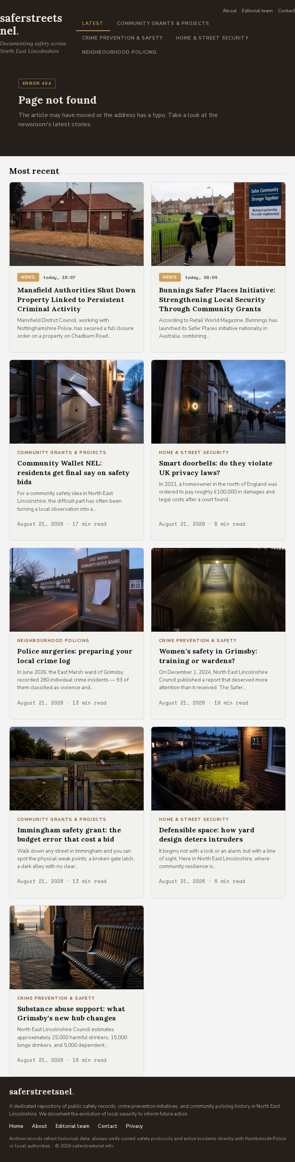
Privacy (134, 1126)
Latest (93, 23)
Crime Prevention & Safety (122, 38)
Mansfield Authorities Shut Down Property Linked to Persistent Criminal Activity (76, 299)
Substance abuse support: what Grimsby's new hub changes (71, 1013)
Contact (286, 10)
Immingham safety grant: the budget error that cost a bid (69, 834)
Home (16, 1126)
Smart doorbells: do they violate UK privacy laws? (215, 468)
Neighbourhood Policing (119, 52)
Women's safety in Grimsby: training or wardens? (208, 656)
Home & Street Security (212, 38)
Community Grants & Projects (163, 23)
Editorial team (257, 10)
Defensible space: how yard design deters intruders (206, 834)
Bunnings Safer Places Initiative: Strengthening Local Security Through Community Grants (217, 299)
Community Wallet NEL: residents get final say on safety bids (73, 472)
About (230, 10)
